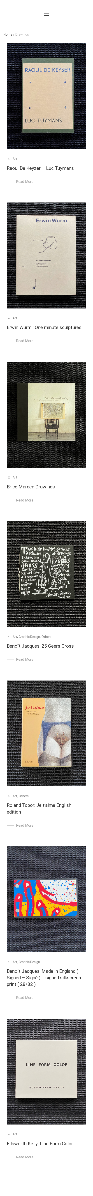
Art (15, 159)
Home (8, 34)
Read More (24, 181)
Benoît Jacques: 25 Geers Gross (40, 646)
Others (46, 637)
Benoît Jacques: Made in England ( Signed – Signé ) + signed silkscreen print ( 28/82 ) (44, 977)
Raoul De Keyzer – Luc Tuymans (40, 168)
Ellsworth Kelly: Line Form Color (40, 1143)
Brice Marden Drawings (31, 487)
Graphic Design (29, 637)
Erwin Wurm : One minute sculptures (44, 327)
